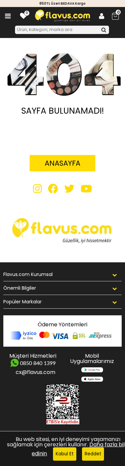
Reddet (93, 454)
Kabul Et (65, 454)
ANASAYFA (62, 163)
